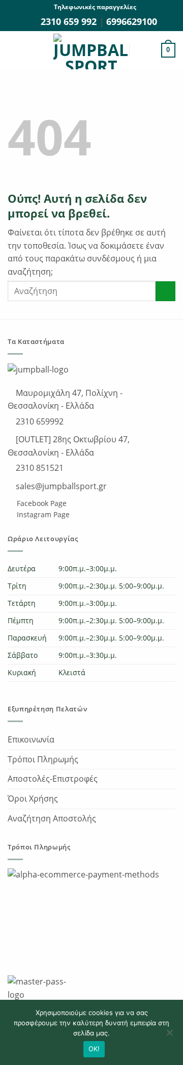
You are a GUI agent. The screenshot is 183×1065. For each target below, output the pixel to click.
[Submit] (165, 291)
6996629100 (131, 21)
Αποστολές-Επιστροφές (53, 778)
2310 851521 (39, 467)
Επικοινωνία (31, 739)
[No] (169, 1035)
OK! (94, 1049)
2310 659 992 (70, 21)
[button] (14, 50)
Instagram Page (42, 514)
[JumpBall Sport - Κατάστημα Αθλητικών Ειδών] (91, 51)
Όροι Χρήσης (33, 798)
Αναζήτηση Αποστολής (52, 818)
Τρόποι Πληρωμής (43, 759)
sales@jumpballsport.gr (60, 486)
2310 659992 (39, 421)
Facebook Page (41, 503)
